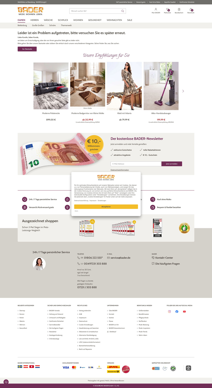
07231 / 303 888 (87, 287)
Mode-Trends (143, 332)
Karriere (111, 318)
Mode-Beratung (144, 325)
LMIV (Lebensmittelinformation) (89, 342)
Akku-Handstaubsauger (161, 113)
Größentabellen (144, 311)
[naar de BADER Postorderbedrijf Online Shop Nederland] (37, 366)
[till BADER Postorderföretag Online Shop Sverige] (20, 366)
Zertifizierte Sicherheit (56, 321)
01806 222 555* (93, 257)
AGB (80, 314)
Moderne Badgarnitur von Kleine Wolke (87, 113)
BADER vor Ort (114, 325)
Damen (21, 314)
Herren (21, 318)
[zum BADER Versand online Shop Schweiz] (31, 366)
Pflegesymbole (143, 318)
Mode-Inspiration (144, 328)
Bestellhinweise (144, 314)
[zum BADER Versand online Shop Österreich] (26, 366)
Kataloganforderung (55, 335)
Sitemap (22, 311)
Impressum (82, 318)
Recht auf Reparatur (85, 349)
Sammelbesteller (54, 325)
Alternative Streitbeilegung (87, 335)
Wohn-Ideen (143, 335)
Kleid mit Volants (124, 113)
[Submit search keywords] (123, 11)
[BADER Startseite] (30, 11)
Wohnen (22, 325)
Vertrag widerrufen (85, 311)
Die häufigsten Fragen (56, 328)
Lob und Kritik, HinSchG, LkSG (88, 339)
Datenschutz (83, 321)
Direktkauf (113, 332)
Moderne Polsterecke (51, 113)
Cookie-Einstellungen (86, 325)
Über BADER (113, 311)
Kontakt (111, 314)
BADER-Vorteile (54, 311)
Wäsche (22, 321)
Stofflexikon (143, 321)
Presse (111, 321)
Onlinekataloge (54, 339)
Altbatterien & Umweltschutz (88, 332)
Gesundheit (23, 328)
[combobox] (97, 11)
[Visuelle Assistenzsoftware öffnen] (187, 368)
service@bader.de (120, 257)
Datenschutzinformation (120, 170)
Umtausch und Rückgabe (57, 318)
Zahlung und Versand (56, 314)
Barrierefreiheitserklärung (87, 346)
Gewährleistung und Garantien (89, 328)
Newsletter (52, 332)
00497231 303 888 (95, 263)
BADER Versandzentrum (117, 328)
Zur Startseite (27, 49)
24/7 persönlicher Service (124, 2)
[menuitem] (21, 20)
